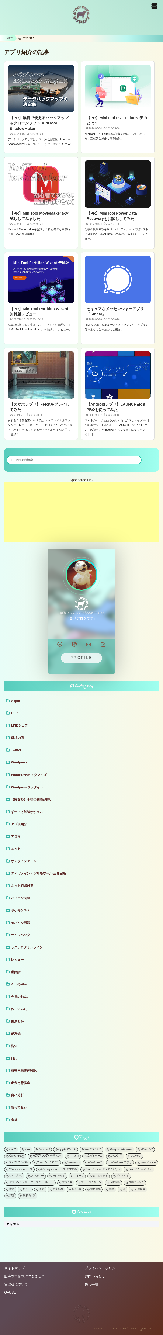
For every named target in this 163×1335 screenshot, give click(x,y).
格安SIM (58, 1189)
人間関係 (115, 1182)
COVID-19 (92, 1149)
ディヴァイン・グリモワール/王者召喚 (38, 873)
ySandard (15, 1176)
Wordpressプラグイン (27, 787)
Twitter (16, 750)
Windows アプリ (121, 1162)
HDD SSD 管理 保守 (47, 1156)
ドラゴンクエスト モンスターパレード (31, 1182)
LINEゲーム (95, 1156)
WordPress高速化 (140, 1169)
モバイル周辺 (20, 922)
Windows (73, 1162)
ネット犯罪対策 (22, 885)
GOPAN (147, 1149)
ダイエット (122, 1176)
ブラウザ (67, 1182)
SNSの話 (17, 737)
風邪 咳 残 (29, 1196)
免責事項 (91, 1284)
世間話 (16, 972)
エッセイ (17, 848)
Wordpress (19, 762)
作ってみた (19, 1009)
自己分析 (17, 1095)
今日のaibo (19, 984)
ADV (12, 1149)
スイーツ (79, 1176)
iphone (74, 1156)
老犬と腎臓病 (20, 1083)
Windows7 (95, 1162)
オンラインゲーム (24, 861)
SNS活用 (116, 1156)
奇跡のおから (136, 1182)
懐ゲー (27, 1189)
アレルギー (37, 1176)
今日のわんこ (20, 996)
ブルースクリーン (91, 1182)
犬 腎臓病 (139, 1189)
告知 (14, 1046)
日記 (14, 1058)
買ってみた (19, 1107)
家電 (11, 1189)
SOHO (136, 1156)
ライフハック (20, 935)
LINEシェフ (19, 725)
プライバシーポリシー (102, 1268)
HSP (14, 713)
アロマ (16, 836)
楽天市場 (77, 1189)
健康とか (17, 1021)
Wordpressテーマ (21, 1169)
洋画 (111, 1189)
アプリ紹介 (19, 824)
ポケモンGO (20, 910)
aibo (27, 1149)
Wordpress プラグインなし (103, 1169)
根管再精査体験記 (24, 1070)
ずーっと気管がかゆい (27, 812)
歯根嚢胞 (95, 1189)
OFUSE (10, 1292)
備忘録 (16, 1033)
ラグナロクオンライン (27, 947)
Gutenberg (16, 1156)
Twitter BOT (48, 1162)
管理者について (16, 1284)
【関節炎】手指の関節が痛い (31, 799)
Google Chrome (121, 1149)
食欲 (14, 1119)
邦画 (11, 1196)
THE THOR (19, 1162)
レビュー (17, 959)
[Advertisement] (81, 512)
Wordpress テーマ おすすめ (59, 1169)
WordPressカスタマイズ (29, 775)
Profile (81, 657)
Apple (15, 701)
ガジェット (58, 1176)
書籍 (41, 1189)
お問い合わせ (95, 1276)
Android (44, 1149)
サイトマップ (14, 1268)
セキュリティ (100, 1176)
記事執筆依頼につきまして (24, 1276)
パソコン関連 (20, 898)
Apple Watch (67, 1149)
